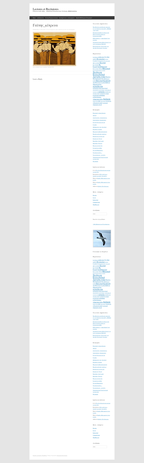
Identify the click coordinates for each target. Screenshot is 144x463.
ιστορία (101, 91)
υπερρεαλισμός (98, 103)
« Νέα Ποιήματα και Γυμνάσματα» (101, 224)
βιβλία (108, 82)
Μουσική (106, 68)
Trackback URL (51, 67)
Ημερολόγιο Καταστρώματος (100, 131)
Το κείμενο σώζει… (97, 152)
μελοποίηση (101, 95)
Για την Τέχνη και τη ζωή (51, 18)
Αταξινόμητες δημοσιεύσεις (99, 120)
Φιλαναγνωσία (100, 82)
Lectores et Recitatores (45, 8)
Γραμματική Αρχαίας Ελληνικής (103, 60)
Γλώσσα (95, 61)
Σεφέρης (107, 80)
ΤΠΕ (94, 82)
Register (95, 195)
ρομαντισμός (103, 101)
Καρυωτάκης (96, 68)
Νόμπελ (108, 77)
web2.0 (95, 59)
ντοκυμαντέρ (98, 99)
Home (34, 18)
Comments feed (96, 202)
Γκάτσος (106, 59)
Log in (94, 197)
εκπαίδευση (98, 86)
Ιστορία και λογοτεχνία (98, 136)
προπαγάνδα (95, 101)
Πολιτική (99, 80)
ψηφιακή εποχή (97, 105)
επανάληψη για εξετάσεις (99, 90)
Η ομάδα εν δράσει (97, 129)
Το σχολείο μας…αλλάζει (99, 155)
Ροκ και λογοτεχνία (97, 145)
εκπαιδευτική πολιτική (100, 88)
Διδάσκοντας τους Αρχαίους (100, 127)
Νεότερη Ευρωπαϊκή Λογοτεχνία (99, 74)
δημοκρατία (97, 84)
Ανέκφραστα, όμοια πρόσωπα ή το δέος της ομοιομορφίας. (62, 29)
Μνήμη (100, 68)
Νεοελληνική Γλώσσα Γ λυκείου (99, 70)
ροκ (99, 101)
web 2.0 (94, 115)
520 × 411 (46, 29)
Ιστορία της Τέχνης (97, 138)
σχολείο (108, 101)
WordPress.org (96, 204)
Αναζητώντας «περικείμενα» (100, 117)
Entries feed (95, 200)
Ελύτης (103, 62)
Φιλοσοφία (95, 161)
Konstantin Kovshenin (62, 455)
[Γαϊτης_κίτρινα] (54, 65)
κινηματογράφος (104, 93)
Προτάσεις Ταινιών (97, 143)
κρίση (95, 95)
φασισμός (105, 103)
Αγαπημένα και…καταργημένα (66, 18)
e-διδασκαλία (40, 18)
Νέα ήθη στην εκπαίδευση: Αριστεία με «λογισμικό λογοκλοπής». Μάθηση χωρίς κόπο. (102, 28)
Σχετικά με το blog (97, 148)
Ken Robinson (95, 57)
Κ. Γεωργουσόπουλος (100, 65)
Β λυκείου (101, 59)
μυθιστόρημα (97, 97)
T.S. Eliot (106, 57)
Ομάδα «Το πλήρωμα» (103, 186)
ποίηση (106, 98)
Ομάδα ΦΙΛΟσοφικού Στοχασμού (84, 18)
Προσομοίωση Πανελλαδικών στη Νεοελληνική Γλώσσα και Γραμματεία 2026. (101, 34)
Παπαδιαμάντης (98, 79)
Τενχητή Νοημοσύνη (98, 150)
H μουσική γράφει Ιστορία (99, 113)
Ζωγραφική (96, 65)
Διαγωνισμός (96, 63)
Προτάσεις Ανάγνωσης (98, 141)
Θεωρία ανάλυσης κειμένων (99, 134)
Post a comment (36, 67)
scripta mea (101, 57)
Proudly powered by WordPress (40, 455)
